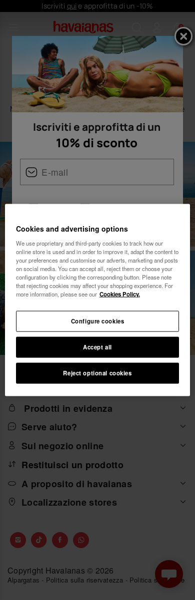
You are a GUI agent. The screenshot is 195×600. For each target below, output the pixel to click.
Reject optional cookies (97, 372)
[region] (97, 300)
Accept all (97, 347)
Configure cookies (97, 321)
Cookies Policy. (120, 294)
